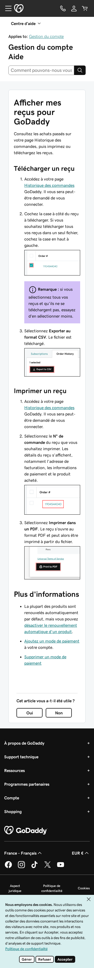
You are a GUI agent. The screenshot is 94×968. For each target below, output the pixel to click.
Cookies (84, 888)
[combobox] (41, 70)
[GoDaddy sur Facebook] (8, 867)
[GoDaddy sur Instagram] (21, 867)
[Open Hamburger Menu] (6, 8)
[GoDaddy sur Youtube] (60, 867)
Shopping (13, 811)
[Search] (80, 70)
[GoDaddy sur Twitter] (47, 867)
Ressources (14, 770)
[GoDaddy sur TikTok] (34, 867)
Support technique (21, 757)
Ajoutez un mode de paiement (51, 641)
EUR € (78, 853)
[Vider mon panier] (85, 8)
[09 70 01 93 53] (63, 8)
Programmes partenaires (26, 784)
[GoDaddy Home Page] (26, 830)
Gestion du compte (46, 36)
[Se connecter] (74, 8)
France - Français (20, 853)
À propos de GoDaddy (24, 743)
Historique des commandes (49, 185)
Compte (11, 798)
